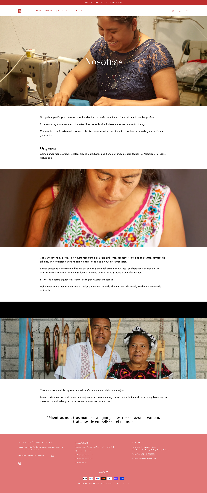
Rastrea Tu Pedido (82, 443)
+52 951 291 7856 (148, 454)
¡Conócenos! (62, 11)
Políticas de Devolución (84, 459)
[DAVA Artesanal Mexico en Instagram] (19, 463)
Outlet (49, 11)
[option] (103, 2)
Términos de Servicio (83, 451)
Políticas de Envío (81, 462)
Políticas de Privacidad (83, 455)
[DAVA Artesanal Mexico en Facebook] (25, 463)
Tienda (38, 11)
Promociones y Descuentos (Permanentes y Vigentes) (94, 447)
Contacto (78, 11)
